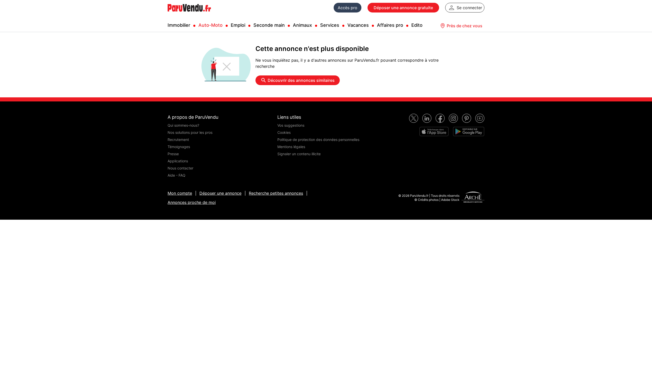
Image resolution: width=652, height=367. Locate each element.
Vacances (358, 25)
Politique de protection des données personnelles (318, 139)
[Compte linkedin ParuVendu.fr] (426, 118)
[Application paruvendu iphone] (434, 131)
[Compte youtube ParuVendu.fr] (479, 118)
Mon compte (180, 193)
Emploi (238, 25)
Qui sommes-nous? (183, 125)
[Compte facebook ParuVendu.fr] (440, 118)
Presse (173, 154)
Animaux (302, 25)
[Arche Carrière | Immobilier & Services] (472, 198)
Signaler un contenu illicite (299, 154)
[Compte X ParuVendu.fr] (413, 118)
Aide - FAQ (176, 175)
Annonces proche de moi (192, 202)
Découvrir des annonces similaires (301, 80)
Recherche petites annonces (276, 193)
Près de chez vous (464, 25)
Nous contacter (180, 168)
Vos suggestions (290, 125)
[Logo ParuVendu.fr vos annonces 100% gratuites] (189, 13)
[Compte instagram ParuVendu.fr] (453, 118)
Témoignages (179, 147)
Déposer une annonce (220, 193)
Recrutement (178, 139)
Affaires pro (390, 25)
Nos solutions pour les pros (190, 132)
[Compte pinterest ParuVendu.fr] (466, 118)
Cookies (284, 132)
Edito (417, 25)
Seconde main (269, 25)
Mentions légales (291, 147)
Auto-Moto (210, 25)
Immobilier (179, 25)
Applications (178, 161)
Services (329, 25)
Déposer (403, 7)
